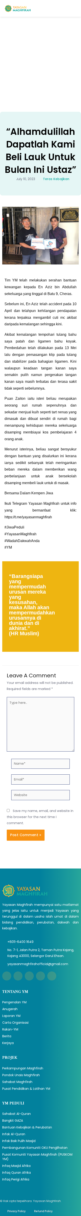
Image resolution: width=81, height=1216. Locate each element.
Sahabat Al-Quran (16, 1113)
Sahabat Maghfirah (17, 1082)
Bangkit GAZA (12, 1120)
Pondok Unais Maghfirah (21, 1075)
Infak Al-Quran (13, 1134)
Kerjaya (8, 1043)
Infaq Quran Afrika (16, 1172)
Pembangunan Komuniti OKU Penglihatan (35, 1147)
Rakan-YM (10, 1029)
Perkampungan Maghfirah (22, 1068)
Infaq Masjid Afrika (16, 1166)
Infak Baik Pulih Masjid (19, 1141)
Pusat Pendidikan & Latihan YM (26, 1088)
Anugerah (10, 1009)
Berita (6, 1036)
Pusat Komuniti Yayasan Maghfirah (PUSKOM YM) (37, 1156)
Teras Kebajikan (56, 179)
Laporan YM (11, 1016)
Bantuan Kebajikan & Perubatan (27, 1127)
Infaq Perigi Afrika (15, 1179)
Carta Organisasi (15, 1022)
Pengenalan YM (14, 1002)
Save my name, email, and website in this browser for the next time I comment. (40, 817)
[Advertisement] (40, 59)
